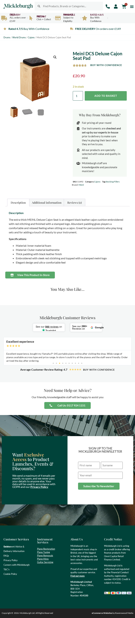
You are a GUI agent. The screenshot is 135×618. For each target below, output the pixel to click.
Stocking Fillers (113, 181)
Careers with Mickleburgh (17, 564)
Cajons (31, 37)
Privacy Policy (39, 486)
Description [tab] (18, 202)
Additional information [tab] (47, 202)
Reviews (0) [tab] (74, 202)
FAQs (6, 555)
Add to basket (105, 95)
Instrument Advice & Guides (14, 546)
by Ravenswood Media (112, 613)
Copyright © (7, 613)
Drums (7, 37)
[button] (132, 6)
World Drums (19, 37)
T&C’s (6, 569)
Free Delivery (15, 14)
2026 (16, 613)
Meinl (81, 184)
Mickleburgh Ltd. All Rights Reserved (36, 613)
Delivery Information (14, 551)
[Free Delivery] (4, 18)
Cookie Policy (10, 574)
